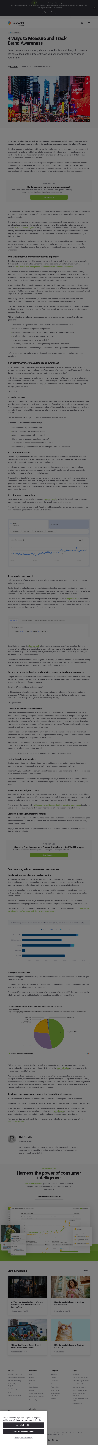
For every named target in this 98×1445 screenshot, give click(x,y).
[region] (23, 1428)
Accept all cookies (23, 1425)
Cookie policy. (37, 1420)
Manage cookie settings (24, 1438)
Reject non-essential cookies (23, 1431)
